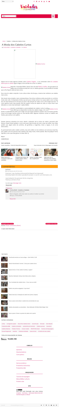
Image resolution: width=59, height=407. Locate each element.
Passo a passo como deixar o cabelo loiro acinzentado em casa (24, 301)
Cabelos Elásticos (6, 328)
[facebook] (34, 1)
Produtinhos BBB (6, 326)
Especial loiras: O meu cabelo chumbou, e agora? (20, 269)
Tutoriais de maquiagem (23, 376)
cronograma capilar (11, 323)
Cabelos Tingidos (31, 81)
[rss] (47, 1)
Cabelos (9, 41)
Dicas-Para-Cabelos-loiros (24, 323)
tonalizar (15, 331)
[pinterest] (42, 1)
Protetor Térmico (16, 328)
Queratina (48, 326)
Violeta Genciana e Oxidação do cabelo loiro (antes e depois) (23, 294)
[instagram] (37, 1)
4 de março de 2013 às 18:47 (18, 191)
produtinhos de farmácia (29, 326)
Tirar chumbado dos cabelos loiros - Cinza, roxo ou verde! (22, 282)
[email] (49, 1)
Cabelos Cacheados (16, 326)
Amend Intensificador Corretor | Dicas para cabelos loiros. (23, 263)
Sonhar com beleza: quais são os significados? (36, 158)
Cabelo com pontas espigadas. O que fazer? (19, 288)
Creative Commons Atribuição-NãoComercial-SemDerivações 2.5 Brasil (29, 393)
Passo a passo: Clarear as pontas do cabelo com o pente (22, 313)
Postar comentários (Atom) (13, 225)
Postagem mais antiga (51, 223)
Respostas (9, 188)
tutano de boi (33, 331)
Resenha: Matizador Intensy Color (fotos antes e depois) (22, 276)
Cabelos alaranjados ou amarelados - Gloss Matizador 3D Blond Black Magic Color (28, 307)
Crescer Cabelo (25, 328)
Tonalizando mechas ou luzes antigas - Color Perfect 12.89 (23, 257)
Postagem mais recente (7, 223)
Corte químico (20, 354)
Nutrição (42, 323)
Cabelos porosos (41, 326)
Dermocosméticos (21, 363)
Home (4, 41)
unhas (3, 323)
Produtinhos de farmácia (23, 365)
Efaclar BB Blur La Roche (22, 379)
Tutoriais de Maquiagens (47, 328)
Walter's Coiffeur (42, 86)
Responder (9, 185)
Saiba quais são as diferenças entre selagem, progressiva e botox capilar (50, 159)
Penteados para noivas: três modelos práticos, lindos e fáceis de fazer (21, 159)
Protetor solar (20, 381)
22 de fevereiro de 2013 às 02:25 (14, 171)
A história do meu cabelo (44, 331)
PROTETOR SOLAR (35, 328)
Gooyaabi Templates (19, 405)
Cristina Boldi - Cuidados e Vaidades (19, 190)
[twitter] (39, 1)
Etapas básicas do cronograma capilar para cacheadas (6, 159)
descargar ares (17, 183)
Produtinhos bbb (21, 368)
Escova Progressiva (6, 331)
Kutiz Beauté (49, 323)
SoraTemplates (7, 405)
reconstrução (35, 323)
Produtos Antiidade (23, 331)
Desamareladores (21, 352)
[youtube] (44, 1)
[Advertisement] (29, 29)
